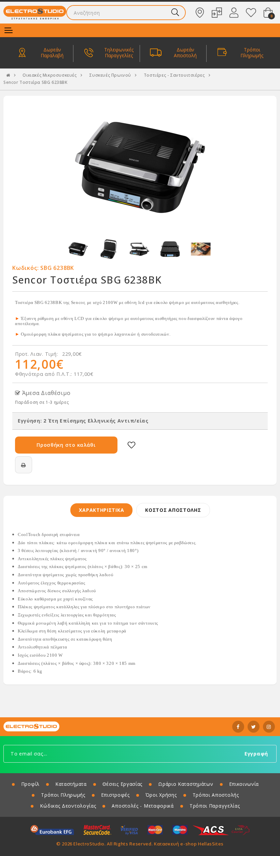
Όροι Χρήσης (161, 795)
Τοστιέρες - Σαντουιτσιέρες (174, 75)
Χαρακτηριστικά (101, 510)
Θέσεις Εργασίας (122, 784)
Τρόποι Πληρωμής (63, 795)
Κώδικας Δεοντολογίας (68, 805)
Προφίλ (30, 784)
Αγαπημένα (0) (251, 12)
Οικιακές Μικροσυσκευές (49, 75)
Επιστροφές (115, 795)
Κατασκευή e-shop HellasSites (189, 844)
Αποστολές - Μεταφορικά (142, 805)
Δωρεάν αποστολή (185, 53)
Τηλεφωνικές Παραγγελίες (119, 53)
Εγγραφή (256, 753)
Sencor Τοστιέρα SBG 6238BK (35, 82)
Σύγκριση (217, 12)
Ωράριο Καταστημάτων (185, 784)
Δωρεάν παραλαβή (52, 53)
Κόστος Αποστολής (173, 510)
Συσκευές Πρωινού (110, 75)
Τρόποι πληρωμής (251, 53)
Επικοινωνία (244, 784)
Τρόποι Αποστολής (216, 795)
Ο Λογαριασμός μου (234, 12)
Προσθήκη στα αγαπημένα (131, 445)
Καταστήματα (200, 12)
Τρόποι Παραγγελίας (215, 805)
